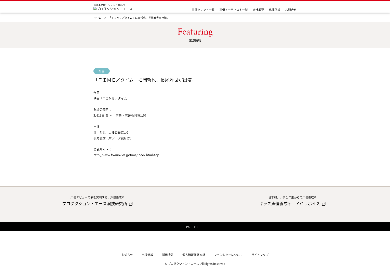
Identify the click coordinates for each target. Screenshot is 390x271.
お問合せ (291, 9)
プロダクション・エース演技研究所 (95, 203)
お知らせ (127, 255)
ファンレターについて (228, 255)
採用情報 (167, 255)
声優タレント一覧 (203, 9)
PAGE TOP (193, 227)
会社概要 (258, 9)
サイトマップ (260, 255)
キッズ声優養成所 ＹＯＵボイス (290, 203)
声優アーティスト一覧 (233, 9)
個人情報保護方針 (193, 255)
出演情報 (147, 255)
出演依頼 (274, 9)
